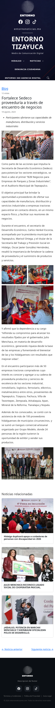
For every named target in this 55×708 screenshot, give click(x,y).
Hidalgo (16, 60)
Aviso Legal (47, 696)
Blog (5, 88)
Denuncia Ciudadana (27, 69)
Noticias (35, 60)
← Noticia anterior (12, 649)
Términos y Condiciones (12, 696)
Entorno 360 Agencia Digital (23, 78)
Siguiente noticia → (42, 649)
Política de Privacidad (32, 696)
